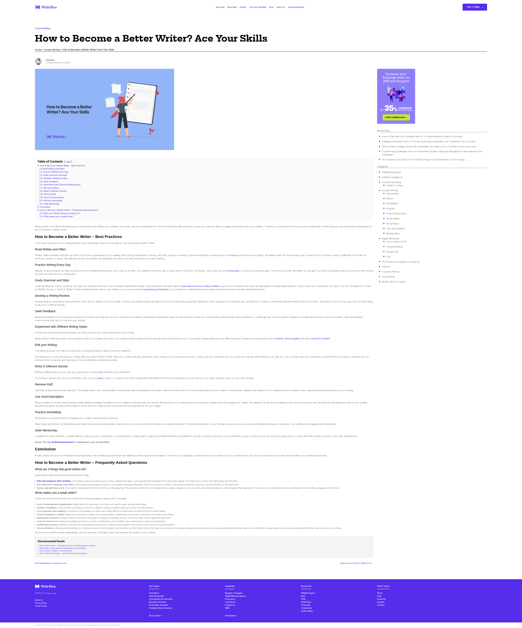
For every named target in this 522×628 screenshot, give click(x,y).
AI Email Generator (156, 596)
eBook (389, 198)
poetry (100, 378)
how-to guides (292, 338)
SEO (388, 256)
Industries (232, 7)
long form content (320, 338)
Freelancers (230, 605)
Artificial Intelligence (392, 177)
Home (38, 49)
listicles (280, 338)
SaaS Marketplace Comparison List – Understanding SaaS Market (52, 563)
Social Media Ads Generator (161, 599)
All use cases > (155, 615)
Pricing (243, 7)
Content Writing (52, 49)
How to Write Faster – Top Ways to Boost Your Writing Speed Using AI (67, 546)
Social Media (392, 218)
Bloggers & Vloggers (234, 593)
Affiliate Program (308, 593)
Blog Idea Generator (157, 602)
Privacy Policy (41, 603)
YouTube (381, 605)
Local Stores (230, 602)
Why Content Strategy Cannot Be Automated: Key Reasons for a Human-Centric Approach (429, 146)
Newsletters (392, 203)
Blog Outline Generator (158, 605)
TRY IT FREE (473, 7)
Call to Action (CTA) (396, 241)
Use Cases (220, 7)
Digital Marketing (390, 238)
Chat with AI (154, 593)
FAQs (303, 599)
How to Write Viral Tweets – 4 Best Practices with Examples (63, 553)
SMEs (227, 608)
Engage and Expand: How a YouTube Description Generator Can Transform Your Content (428, 141)
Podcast (390, 208)
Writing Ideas (393, 233)
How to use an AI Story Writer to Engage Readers (357, 563)
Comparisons (306, 608)
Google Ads (392, 251)
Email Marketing (394, 246)
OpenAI (386, 266)
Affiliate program (296, 7)
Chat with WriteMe (257, 7)
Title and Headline (395, 228)
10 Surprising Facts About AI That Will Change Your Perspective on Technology (423, 159)
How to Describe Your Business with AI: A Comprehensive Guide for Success (422, 136)
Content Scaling (394, 185)
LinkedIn (380, 602)
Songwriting (392, 223)
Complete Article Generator (160, 608)
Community (305, 605)
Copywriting (392, 193)
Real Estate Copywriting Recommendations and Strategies (63, 548)
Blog (271, 7)
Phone (380, 593)
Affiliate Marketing (391, 172)
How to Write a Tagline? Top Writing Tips (56, 551)
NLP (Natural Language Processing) (400, 261)
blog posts (234, 270)
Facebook (381, 599)
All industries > (231, 615)
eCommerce (230, 599)
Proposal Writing (390, 271)
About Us (281, 7)
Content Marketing (391, 182)
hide (68, 161)
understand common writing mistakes (200, 286)
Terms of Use (41, 606)
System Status (307, 611)
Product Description (396, 213)
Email (379, 596)
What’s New (306, 602)
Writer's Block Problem (394, 281)
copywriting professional (155, 289)
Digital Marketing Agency (235, 596)
